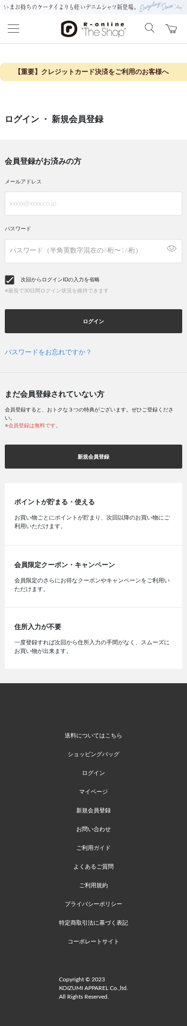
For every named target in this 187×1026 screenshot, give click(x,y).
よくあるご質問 (93, 866)
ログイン (93, 773)
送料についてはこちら (93, 735)
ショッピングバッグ (93, 754)
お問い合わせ (93, 829)
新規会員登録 (93, 456)
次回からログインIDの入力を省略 (60, 279)
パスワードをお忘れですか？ (48, 352)
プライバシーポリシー (93, 904)
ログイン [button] (93, 321)
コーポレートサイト (93, 941)
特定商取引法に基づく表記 (93, 923)
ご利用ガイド (93, 848)
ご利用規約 (93, 885)
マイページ (93, 792)
